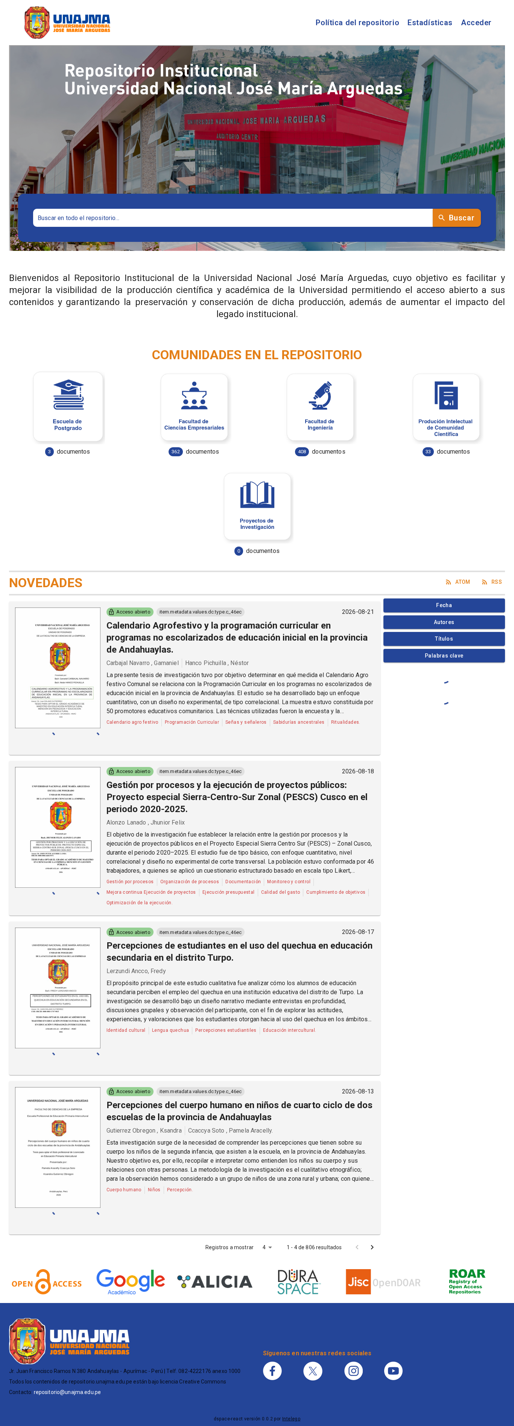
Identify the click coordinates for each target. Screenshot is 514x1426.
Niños (154, 1189)
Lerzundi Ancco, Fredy (136, 971)
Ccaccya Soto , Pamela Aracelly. (230, 1130)
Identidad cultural (126, 1030)
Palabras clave (444, 656)
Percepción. (180, 1189)
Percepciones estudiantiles (225, 1030)
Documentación (243, 881)
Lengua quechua (170, 1030)
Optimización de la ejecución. (139, 902)
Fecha (444, 605)
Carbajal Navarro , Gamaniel (142, 663)
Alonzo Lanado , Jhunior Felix (145, 822)
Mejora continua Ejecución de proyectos (151, 892)
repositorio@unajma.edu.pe (67, 1392)
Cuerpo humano (123, 1189)
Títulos (444, 639)
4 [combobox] (264, 1247)
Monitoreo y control (288, 881)
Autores (444, 622)
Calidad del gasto (280, 892)
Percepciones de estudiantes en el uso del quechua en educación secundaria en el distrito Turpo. (239, 951)
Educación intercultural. (289, 1030)
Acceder (476, 22)
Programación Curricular (192, 722)
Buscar (461, 217)
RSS (496, 582)
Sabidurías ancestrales (299, 722)
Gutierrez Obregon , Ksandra (144, 1130)
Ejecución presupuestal (228, 892)
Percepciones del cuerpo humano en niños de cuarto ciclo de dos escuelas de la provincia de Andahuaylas (239, 1111)
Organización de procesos (189, 881)
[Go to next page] (372, 1247)
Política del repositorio (357, 22)
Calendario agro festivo (132, 722)
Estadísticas (430, 22)
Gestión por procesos (130, 881)
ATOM (462, 582)
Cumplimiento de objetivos (335, 892)
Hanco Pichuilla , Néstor (217, 663)
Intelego (291, 1418)
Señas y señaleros (246, 722)
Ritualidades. (345, 722)
